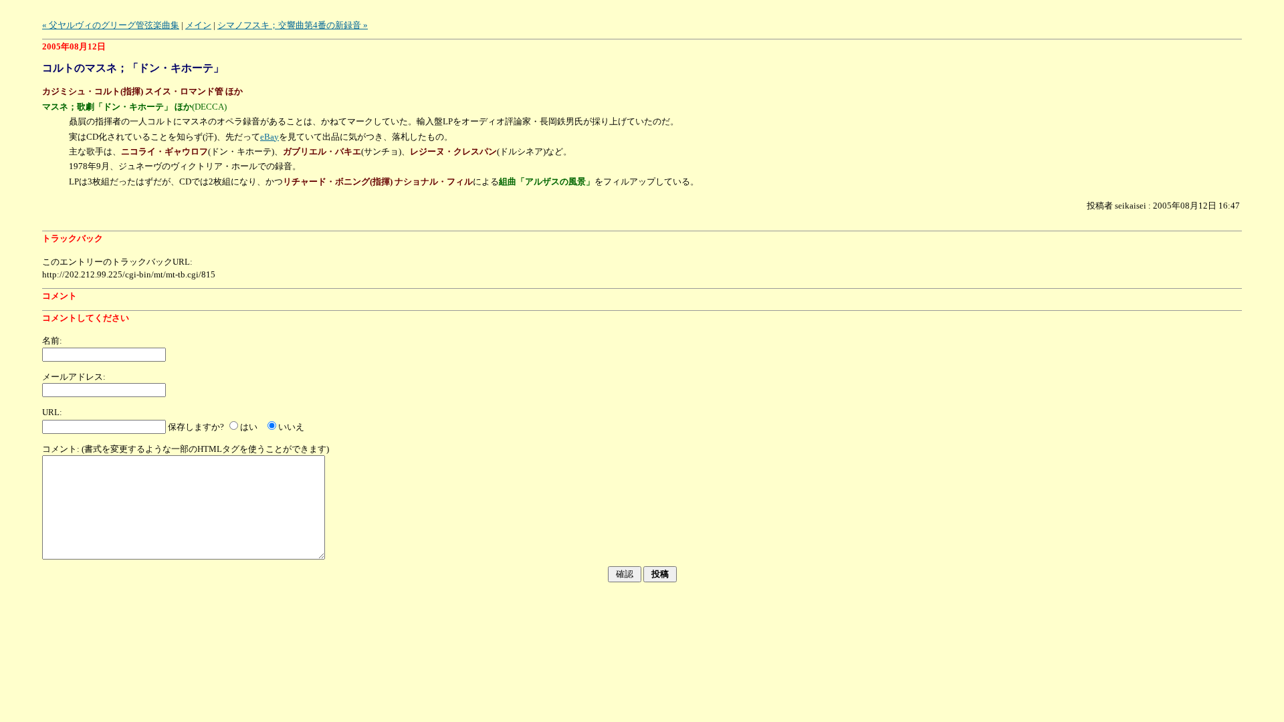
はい (248, 427)
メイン (198, 25)
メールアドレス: (74, 377)
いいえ (291, 427)
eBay (269, 137)
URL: (52, 412)
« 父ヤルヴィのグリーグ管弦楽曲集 (110, 25)
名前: (52, 341)
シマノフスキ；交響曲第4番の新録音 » (292, 25)
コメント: (61, 449)
